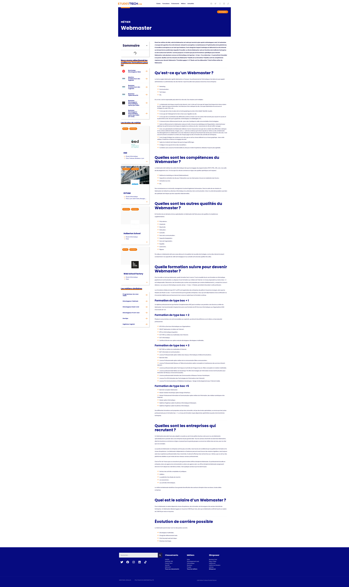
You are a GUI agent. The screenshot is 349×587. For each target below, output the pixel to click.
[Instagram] (220, 3)
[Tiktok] (228, 3)
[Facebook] (211, 3)
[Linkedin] (224, 3)
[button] (146, 45)
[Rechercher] (160, 555)
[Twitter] (215, 3)
